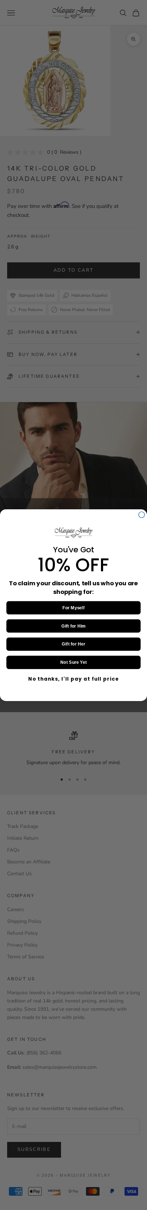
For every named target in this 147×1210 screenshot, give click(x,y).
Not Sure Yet (73, 662)
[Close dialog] (142, 514)
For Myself (73, 607)
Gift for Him (73, 625)
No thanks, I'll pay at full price (73, 678)
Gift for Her (73, 644)
